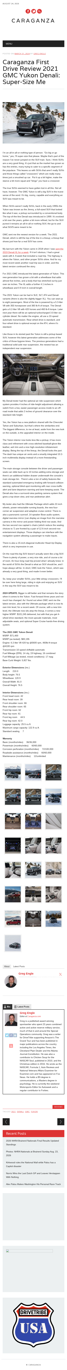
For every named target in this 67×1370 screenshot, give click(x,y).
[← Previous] (6, 1121)
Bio (8, 1007)
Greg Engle (40, 53)
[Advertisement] (35, 31)
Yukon (34, 1111)
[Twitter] (60, 974)
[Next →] (60, 1121)
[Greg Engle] (11, 990)
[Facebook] (11, 1037)
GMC (27, 1111)
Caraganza (33, 20)
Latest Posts (19, 966)
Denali (20, 1111)
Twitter (33, 11)
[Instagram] (15, 1037)
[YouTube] (11, 1047)
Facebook (28, 11)
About (7, 966)
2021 (13, 1111)
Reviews (58, 1107)
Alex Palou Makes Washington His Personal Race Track (33, 1184)
